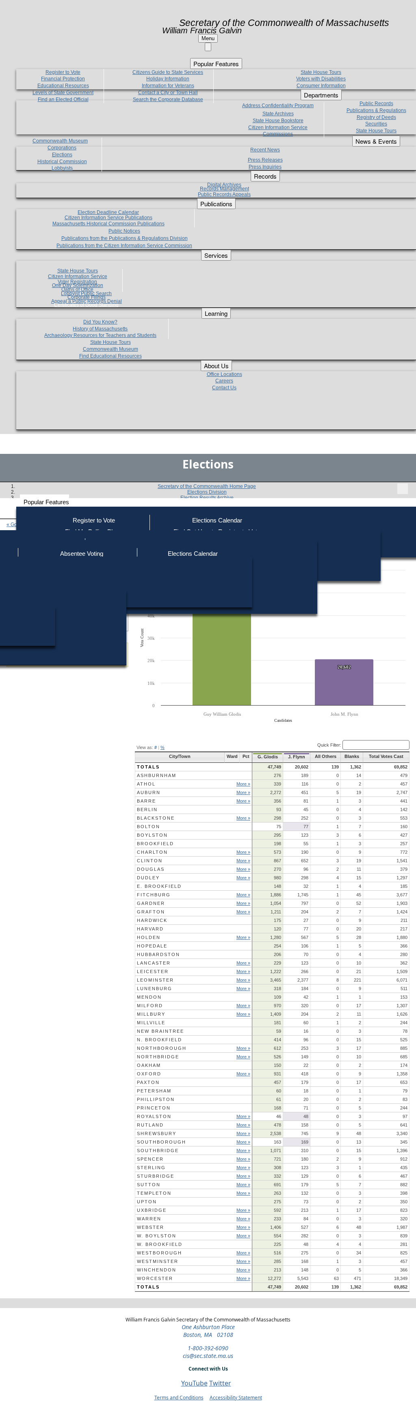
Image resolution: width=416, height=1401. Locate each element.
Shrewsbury (156, 1133)
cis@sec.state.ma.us (208, 1356)
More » (243, 783)
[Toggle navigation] (402, 489)
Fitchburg (154, 894)
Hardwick (152, 920)
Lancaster (154, 963)
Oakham (149, 1065)
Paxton (148, 1082)
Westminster (157, 1261)
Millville (151, 1022)
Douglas (151, 869)
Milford (150, 1005)
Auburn (148, 792)
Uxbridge (152, 1210)
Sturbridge (155, 1176)
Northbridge (158, 1056)
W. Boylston (156, 1235)
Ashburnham (156, 775)
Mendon (149, 997)
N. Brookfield (159, 1039)
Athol (146, 783)
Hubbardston (158, 954)
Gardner (151, 903)
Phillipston (156, 1099)
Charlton (152, 852)
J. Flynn (296, 756)
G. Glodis (268, 756)
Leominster (155, 980)
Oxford (149, 1073)
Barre (146, 801)
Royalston (154, 1116)
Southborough (161, 1142)
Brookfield (155, 843)
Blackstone (156, 818)
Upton (147, 1201)
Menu (208, 38)
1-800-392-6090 (208, 1348)
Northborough (161, 1048)
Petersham (154, 1090)
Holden (148, 937)
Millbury (151, 1014)
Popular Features (46, 502)
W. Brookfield (159, 1244)
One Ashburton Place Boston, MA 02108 (208, 1330)
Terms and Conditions (179, 1397)
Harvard (150, 928)
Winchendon (156, 1269)
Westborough (159, 1252)
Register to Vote (94, 520)
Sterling (151, 1167)
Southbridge (158, 1150)
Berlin (147, 809)
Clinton (149, 860)
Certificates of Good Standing (86, 305)
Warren (149, 1218)
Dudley (148, 877)
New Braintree (160, 1031)
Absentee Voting (81, 553)
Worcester (155, 1278)
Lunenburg (154, 988)
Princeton (154, 1107)
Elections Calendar (217, 520)
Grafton (151, 911)
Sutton (148, 1184)
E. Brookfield (159, 886)
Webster (150, 1227)
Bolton (148, 826)
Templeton (154, 1193)
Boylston (152, 835)
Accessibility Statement (236, 1397)
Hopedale (152, 945)
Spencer (150, 1159)
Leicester (153, 971)
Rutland (150, 1125)
